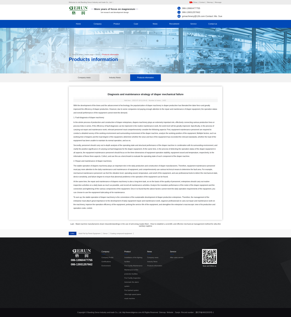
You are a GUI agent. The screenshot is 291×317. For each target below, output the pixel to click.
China (195, 2)
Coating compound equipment (121, 233)
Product (117, 24)
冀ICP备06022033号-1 (205, 312)
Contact (202, 2)
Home (78, 24)
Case (136, 24)
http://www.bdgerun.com (132, 312)
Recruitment (174, 24)
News (155, 24)
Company (98, 24)
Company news (84, 78)
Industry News (115, 78)
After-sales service (176, 257)
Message (218, 2)
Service (193, 24)
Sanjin (177, 312)
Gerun (105, 233)
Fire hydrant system (131, 290)
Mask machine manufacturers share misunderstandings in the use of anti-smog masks (110, 224)
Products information (145, 78)
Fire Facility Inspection (132, 278)
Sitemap (210, 2)
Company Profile (107, 257)
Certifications (106, 261)
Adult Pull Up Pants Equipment (89, 233)
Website (170, 312)
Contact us (212, 24)
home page (89, 55)
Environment (106, 266)
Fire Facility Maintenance (133, 266)
